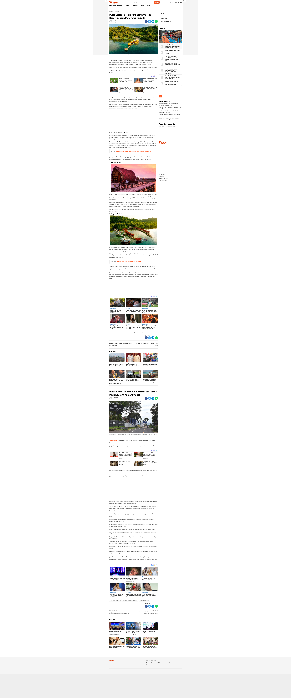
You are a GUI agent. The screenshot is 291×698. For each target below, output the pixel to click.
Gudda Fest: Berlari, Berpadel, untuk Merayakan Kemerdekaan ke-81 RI (172, 46)
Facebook (150, 662)
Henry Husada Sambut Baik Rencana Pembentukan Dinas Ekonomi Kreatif (150, 364)
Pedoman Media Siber (114, 663)
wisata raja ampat (142, 332)
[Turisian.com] (113, 2)
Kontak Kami (162, 176)
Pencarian (157, 2)
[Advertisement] (100, 32)
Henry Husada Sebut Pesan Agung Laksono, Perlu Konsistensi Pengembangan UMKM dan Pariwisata (133, 365)
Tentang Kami (162, 174)
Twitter (160, 662)
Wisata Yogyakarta (166, 21)
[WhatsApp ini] (156, 21)
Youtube (149, 665)
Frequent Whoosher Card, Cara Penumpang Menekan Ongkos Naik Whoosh (116, 633)
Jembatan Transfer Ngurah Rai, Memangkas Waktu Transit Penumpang (133, 633)
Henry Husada (164, 24)
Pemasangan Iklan (163, 180)
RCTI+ (162, 13)
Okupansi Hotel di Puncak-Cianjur (130, 600)
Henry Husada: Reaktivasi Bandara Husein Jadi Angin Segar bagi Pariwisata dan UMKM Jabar (116, 365)
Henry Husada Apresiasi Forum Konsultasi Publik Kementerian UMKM (117, 648)
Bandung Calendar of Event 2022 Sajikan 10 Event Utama (147, 343)
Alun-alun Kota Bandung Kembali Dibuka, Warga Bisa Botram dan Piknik (150, 648)
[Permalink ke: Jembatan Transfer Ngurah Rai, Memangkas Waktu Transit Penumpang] (133, 626)
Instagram (173, 662)
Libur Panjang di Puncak (115, 600)
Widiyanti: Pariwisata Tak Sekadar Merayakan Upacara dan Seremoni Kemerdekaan (133, 648)
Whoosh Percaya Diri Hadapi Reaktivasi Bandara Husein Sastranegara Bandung (147, 612)
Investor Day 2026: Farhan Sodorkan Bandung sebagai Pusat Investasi (150, 633)
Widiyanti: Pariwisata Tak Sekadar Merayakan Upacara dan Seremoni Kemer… (172, 83)
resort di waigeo (132, 332)
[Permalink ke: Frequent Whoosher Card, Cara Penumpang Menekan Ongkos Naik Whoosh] (117, 626)
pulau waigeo (124, 332)
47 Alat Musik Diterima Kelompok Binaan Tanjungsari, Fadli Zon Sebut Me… (171, 71)
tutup (106, 0)
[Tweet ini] (149, 21)
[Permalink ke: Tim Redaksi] (110, 398)
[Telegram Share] (152, 21)
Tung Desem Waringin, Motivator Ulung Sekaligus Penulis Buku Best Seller (132, 381)
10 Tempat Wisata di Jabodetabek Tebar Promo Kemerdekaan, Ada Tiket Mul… (172, 58)
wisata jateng (164, 16)
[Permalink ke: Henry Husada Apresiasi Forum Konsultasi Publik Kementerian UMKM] (117, 641)
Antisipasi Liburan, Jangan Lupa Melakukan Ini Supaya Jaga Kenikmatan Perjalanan (150, 381)
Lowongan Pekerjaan (163, 178)
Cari (160, 92)
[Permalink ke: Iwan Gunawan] (110, 21)
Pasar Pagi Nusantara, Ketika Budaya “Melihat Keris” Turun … (172, 52)
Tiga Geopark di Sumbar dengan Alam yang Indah (128, 261)
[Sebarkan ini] (146, 21)
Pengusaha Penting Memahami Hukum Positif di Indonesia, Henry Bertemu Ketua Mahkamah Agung (116, 381)
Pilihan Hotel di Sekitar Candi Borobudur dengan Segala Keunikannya (133, 151)
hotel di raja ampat (114, 332)
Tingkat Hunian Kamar (144, 600)
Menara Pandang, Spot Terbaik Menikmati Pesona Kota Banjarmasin (120, 343)
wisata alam (164, 18)
